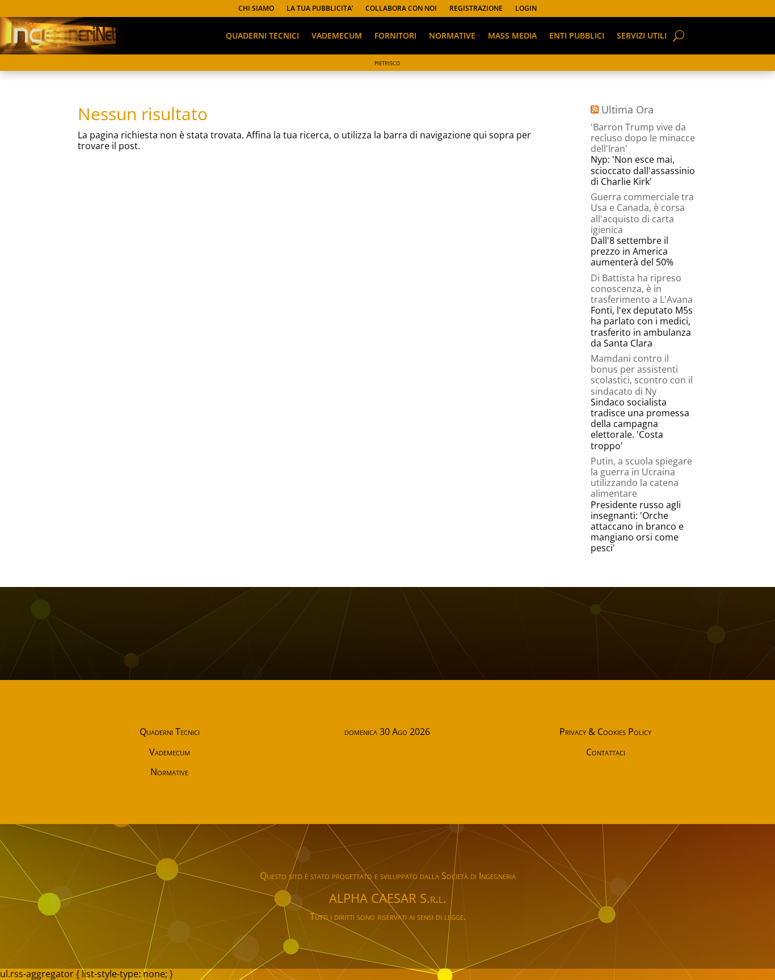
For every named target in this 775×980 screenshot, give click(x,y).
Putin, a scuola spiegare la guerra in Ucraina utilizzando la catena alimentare (641, 477)
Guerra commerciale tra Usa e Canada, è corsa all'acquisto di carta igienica (642, 213)
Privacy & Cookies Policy (605, 731)
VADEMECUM (336, 35)
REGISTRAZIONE (476, 9)
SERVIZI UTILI (642, 35)
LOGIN (526, 9)
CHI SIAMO (256, 9)
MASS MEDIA (512, 35)
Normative (169, 772)
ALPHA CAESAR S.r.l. (388, 897)
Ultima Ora (627, 109)
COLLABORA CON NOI (401, 9)
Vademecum (169, 752)
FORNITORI (395, 35)
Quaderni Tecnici (170, 731)
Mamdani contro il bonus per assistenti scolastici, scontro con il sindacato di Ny (642, 375)
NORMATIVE (452, 35)
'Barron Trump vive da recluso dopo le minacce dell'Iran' (643, 138)
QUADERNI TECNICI (262, 35)
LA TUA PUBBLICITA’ (320, 9)
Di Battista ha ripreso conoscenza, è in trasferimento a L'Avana (642, 289)
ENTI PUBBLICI (576, 35)
